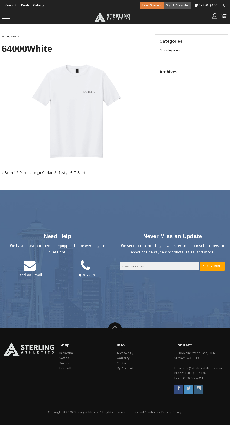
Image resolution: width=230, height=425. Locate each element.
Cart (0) (207, 5)
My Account (125, 368)
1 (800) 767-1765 (196, 373)
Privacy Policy (171, 412)
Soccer (64, 363)
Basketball (66, 353)
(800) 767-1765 (85, 274)
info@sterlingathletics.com (202, 368)
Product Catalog (32, 5)
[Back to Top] (115, 329)
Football (65, 368)
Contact (11, 5)
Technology (125, 353)
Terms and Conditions (144, 412)
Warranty (123, 358)
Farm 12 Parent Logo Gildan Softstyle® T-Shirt (44, 172)
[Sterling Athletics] (29, 349)
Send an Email (29, 274)
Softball (65, 358)
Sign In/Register (177, 5)
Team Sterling (151, 5)
